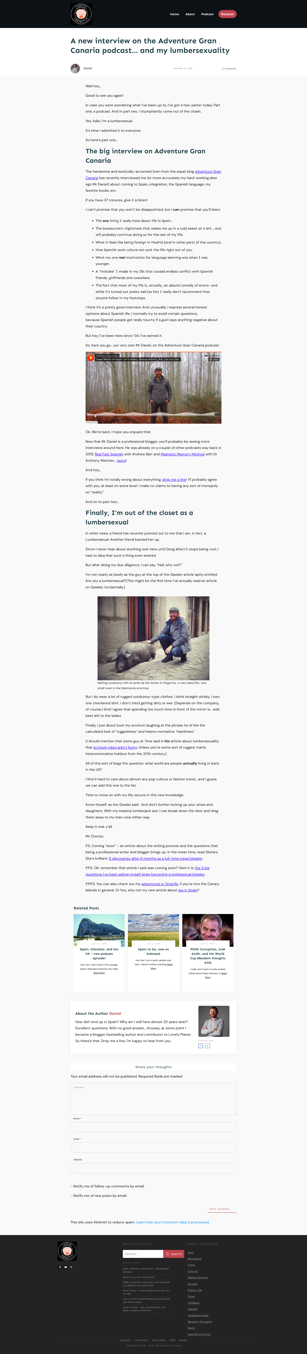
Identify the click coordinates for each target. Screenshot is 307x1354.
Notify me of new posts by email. (100, 1195)
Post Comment (220, 1209)
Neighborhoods (198, 1315)
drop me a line (174, 479)
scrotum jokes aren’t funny (115, 747)
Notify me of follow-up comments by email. (109, 1186)
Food (191, 1296)
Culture (192, 1271)
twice (121, 460)
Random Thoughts (200, 1321)
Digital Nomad (198, 1277)
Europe (192, 1284)
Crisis (191, 1265)
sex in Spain (187, 890)
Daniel (115, 1013)
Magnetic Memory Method (183, 454)
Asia (190, 1252)
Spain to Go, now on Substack (138, 1277)
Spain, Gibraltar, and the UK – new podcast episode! (99, 953)
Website (78, 1159)
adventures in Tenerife (160, 884)
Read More (99, 972)
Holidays (194, 1303)
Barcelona (194, 1258)
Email (77, 1139)
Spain (191, 1328)
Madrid (192, 1309)
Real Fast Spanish (109, 454)
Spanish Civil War (199, 1334)
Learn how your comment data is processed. (172, 1222)
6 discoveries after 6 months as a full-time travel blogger (155, 858)
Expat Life (195, 1290)
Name (77, 1118)
